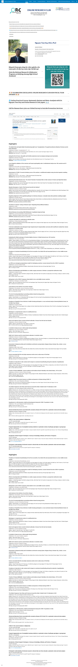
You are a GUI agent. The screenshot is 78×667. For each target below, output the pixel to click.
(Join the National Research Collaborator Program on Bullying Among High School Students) (26, 26)
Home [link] (27, 1)
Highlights (11, 34)
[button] (76, 1)
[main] (39, 11)
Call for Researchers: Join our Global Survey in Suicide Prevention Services (23, 32)
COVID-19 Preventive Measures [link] (64, 1)
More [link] (73, 1)
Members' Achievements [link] (52, 1)
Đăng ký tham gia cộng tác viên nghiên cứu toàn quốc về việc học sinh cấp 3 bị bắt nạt (25, 24)
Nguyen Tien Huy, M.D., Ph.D (14, 21)
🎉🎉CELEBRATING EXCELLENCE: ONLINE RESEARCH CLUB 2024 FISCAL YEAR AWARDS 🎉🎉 (26, 28)
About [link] (30, 1)
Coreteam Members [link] (41, 1)
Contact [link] (34, 1)
